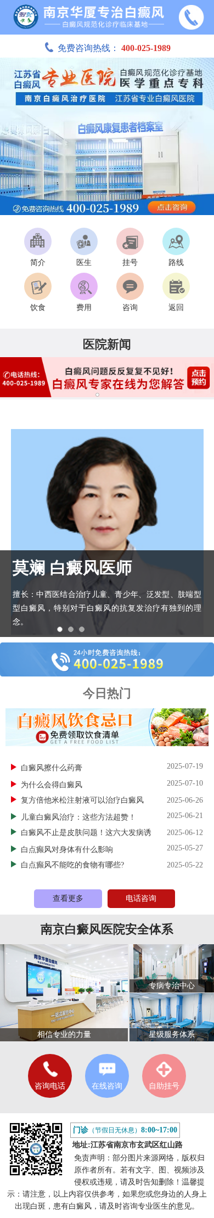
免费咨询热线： (114, 48)
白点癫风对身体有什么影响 (68, 849)
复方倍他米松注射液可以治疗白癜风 (82, 800)
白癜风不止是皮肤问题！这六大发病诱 (86, 832)
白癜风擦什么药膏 (53, 768)
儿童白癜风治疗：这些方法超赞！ (79, 817)
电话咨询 (141, 898)
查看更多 (68, 898)
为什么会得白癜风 (53, 785)
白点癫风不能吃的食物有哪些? (72, 865)
